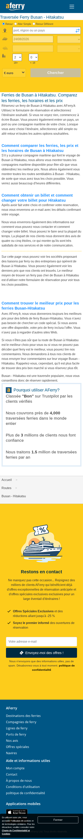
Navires (11, 753)
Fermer (58, 819)
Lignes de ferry (16, 728)
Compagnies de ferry (21, 722)
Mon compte (15, 768)
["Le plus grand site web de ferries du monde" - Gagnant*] (15, 6)
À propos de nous (19, 780)
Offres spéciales (17, 747)
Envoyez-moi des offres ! (44, 653)
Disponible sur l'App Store (17, 812)
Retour (9, 24)
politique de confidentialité (25, 793)
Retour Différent (44, 24)
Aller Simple (24, 24)
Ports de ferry (16, 734)
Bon (28, 396)
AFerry (11, 708)
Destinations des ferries (23, 716)
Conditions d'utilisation (23, 787)
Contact (11, 774)
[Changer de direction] (78, 32)
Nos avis (12, 740)
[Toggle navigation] (72, 6)
